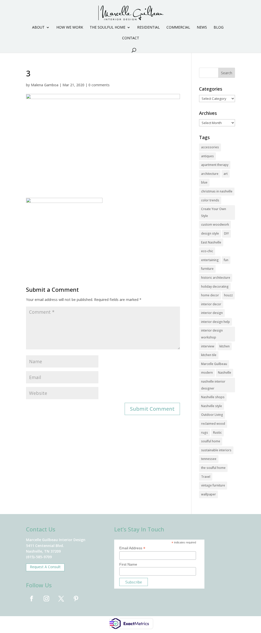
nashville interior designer (213, 385)
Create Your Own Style (213, 212)
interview (207, 346)
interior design (212, 313)
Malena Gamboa (44, 84)
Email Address (132, 548)
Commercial (178, 28)
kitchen (224, 346)
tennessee (208, 459)
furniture (207, 268)
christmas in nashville (216, 191)
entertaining (210, 260)
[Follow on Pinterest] (76, 598)
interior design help (215, 322)
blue (204, 182)
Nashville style (211, 406)
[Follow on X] (61, 598)
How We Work (69, 28)
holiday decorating (215, 286)
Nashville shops (213, 397)
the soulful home (213, 468)
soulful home (210, 441)
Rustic (217, 432)
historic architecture (215, 277)
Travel (205, 476)
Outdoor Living (212, 414)
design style (210, 233)
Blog (219, 28)
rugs (204, 432)
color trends (210, 200)
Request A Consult (45, 566)
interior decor (211, 304)
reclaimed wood (213, 423)
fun (226, 260)
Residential (148, 28)
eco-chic (207, 251)
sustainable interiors (216, 450)
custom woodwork (215, 224)
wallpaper (208, 494)
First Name (128, 564)
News (202, 28)
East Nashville (211, 242)
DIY (226, 233)
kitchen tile (208, 355)
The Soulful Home (107, 28)
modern (207, 372)
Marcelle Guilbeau (214, 364)
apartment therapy (214, 165)
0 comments (99, 84)
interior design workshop (212, 333)
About (38, 28)
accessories (210, 147)
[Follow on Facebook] (31, 598)
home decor (210, 295)
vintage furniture (213, 485)
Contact (130, 38)
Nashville (224, 372)
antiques (207, 156)
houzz (228, 295)
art (226, 174)
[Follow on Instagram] (46, 598)
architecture (209, 174)
